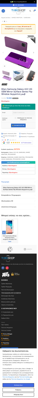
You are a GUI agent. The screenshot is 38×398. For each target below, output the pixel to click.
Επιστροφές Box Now (7, 296)
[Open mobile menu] (3, 11)
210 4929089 (19, 5)
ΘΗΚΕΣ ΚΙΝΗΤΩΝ (17, 17)
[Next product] (7, 21)
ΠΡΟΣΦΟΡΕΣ (12, 154)
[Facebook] (3, 267)
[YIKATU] (10, 249)
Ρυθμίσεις (18, 390)
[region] (18, 373)
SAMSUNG (27, 17)
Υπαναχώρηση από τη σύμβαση (11, 292)
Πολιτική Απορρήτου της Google (20, 379)
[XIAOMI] (28, 249)
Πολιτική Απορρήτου (8, 377)
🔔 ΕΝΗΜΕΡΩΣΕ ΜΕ (18, 125)
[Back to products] (4, 21)
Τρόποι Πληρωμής (6, 286)
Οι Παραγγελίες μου (7, 315)
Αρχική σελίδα (5, 17)
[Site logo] (18, 10)
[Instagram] (7, 267)
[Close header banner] (34, 2)
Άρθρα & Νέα (5, 318)
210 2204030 (5, 340)
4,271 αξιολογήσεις (26, 142)
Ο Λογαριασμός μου (7, 312)
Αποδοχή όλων (18, 385)
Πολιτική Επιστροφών (7, 289)
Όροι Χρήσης (5, 324)
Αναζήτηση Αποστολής (8, 299)
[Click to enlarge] (5, 66)
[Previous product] (2, 21)
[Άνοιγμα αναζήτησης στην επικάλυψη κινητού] (30, 11)
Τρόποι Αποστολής (6, 283)
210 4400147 (5, 344)
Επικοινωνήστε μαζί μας (8, 302)
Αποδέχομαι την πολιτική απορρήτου (24, 118)
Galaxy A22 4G (13, 152)
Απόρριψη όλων (18, 394)
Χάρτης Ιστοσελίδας (7, 305)
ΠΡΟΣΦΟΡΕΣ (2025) (19, 159)
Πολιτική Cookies (24, 377)
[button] (3, 52)
